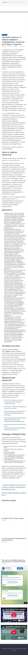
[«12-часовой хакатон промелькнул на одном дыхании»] (14, 524)
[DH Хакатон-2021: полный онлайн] (14, 504)
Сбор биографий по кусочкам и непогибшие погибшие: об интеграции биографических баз (14, 487)
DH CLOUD (10, 46)
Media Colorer (8, 400)
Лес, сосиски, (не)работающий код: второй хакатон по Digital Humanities (13, 560)
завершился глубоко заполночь (12, 130)
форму (10, 149)
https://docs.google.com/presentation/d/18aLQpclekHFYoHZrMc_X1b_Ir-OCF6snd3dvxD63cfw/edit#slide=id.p (15, 419)
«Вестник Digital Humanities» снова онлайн (14, 494)
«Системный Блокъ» (15, 144)
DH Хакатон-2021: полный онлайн (13, 518)
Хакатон (16, 46)
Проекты (4, 34)
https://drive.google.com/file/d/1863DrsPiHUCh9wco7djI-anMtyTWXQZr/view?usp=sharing (15, 413)
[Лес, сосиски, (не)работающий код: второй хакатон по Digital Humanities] (14, 545)
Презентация (7, 406)
